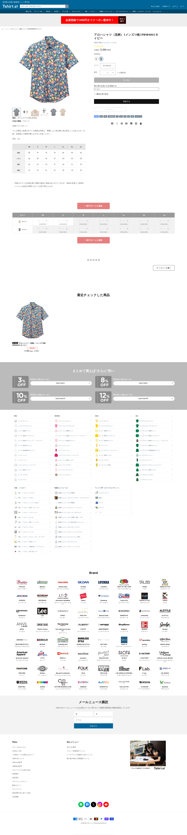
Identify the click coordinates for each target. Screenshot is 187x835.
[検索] (67, 6)
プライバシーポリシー (19, 781)
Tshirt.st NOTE (17, 762)
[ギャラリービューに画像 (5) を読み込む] (53, 112)
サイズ (96, 65)
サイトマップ (16, 789)
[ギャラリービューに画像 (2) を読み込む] (26, 112)
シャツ (7, 29)
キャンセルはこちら (19, 747)
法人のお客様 (71, 747)
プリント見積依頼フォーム (76, 751)
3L (101, 116)
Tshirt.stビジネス (89, 823)
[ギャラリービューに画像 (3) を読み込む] (35, 112)
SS (132, 116)
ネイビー (138, 116)
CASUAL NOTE (17, 766)
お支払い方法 (16, 751)
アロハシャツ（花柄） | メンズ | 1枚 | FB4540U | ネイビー (29, 344)
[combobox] (44, 6)
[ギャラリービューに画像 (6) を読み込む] (63, 112)
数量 (95, 72)
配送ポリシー (16, 785)
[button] (38, 11)
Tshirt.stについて (18, 758)
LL (121, 116)
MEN (96, 116)
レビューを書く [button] (165, 268)
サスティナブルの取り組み (21, 770)
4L (105, 116)
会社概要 (15, 797)
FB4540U (111, 116)
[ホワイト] (96, 59)
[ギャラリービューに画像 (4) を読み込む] (44, 112)
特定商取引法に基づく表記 (21, 793)
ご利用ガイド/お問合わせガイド (23, 755)
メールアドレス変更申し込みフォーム (80, 755)
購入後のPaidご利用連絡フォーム (78, 758)
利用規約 (15, 774)
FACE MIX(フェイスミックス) (105, 42)
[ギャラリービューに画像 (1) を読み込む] (16, 112)
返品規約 (15, 777)
